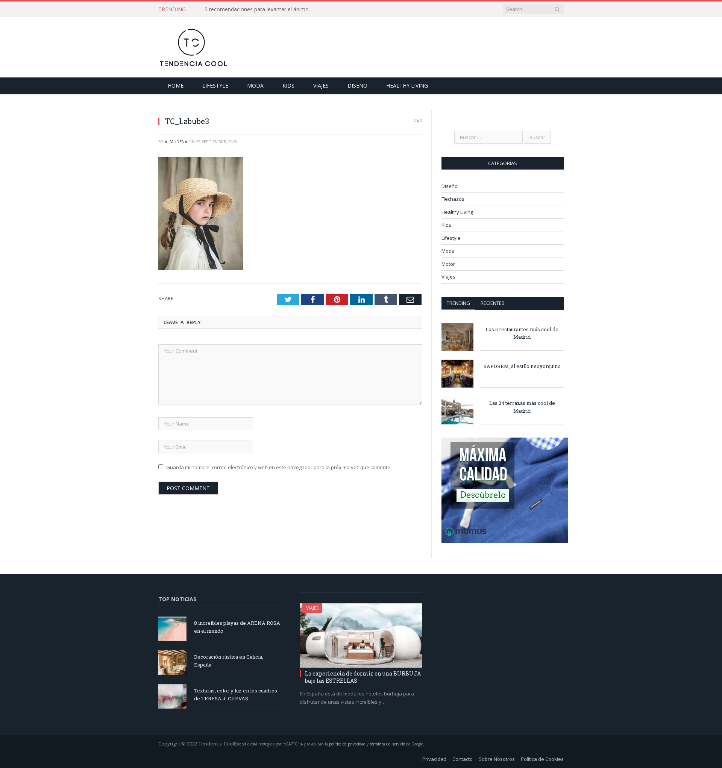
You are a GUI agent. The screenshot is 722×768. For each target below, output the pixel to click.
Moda (255, 85)
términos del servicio (387, 744)
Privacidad (434, 759)
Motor (448, 264)
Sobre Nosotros (497, 759)
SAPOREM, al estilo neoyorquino (522, 366)
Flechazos (452, 198)
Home (176, 85)
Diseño (357, 85)
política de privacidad (347, 744)
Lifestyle (215, 85)
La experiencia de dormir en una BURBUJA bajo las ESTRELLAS (363, 677)
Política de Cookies (542, 759)
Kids (288, 85)
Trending (458, 303)
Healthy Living (407, 85)
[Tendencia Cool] (193, 45)
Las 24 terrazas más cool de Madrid (522, 407)
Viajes (321, 85)
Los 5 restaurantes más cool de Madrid (521, 333)
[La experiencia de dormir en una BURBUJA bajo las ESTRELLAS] (361, 635)
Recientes (493, 303)
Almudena (176, 141)
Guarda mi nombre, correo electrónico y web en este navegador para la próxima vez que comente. (278, 467)
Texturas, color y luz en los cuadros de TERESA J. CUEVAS (235, 694)
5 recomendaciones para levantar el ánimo (257, 9)
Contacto (462, 759)
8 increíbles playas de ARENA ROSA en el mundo (237, 627)
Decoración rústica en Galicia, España (228, 660)
